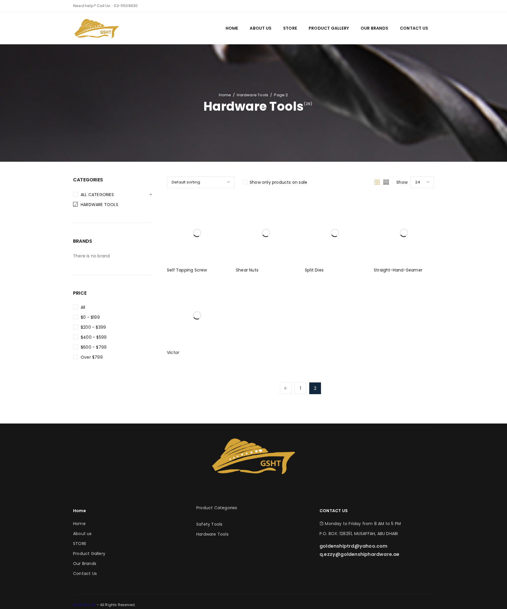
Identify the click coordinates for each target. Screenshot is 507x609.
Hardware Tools (252, 95)
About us (82, 534)
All (83, 307)
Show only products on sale (278, 182)
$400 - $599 (94, 337)
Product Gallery (89, 553)
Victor (173, 352)
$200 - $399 (93, 327)
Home (225, 95)
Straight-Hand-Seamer (398, 270)
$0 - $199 (90, 317)
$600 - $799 (94, 347)
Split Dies (314, 270)
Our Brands (84, 563)
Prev (286, 388)
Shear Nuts (247, 270)
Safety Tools (209, 524)
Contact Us (85, 573)
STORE (79, 543)
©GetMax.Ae (85, 604)
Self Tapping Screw (187, 270)
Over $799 (92, 357)
